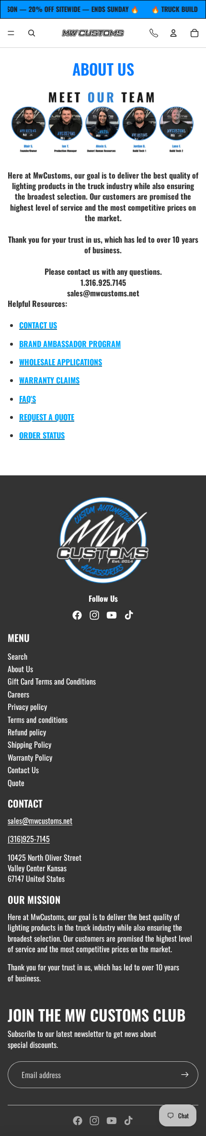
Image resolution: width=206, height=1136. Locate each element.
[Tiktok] (128, 1120)
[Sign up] (185, 1075)
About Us (20, 669)
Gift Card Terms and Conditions (52, 681)
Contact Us (23, 770)
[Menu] (11, 33)
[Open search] (31, 33)
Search (17, 656)
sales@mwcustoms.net (40, 820)
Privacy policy (27, 706)
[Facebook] (77, 1120)
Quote (16, 782)
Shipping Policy (29, 744)
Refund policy (27, 732)
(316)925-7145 (29, 838)
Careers (18, 694)
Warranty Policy (30, 757)
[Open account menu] (173, 33)
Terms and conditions (38, 719)
